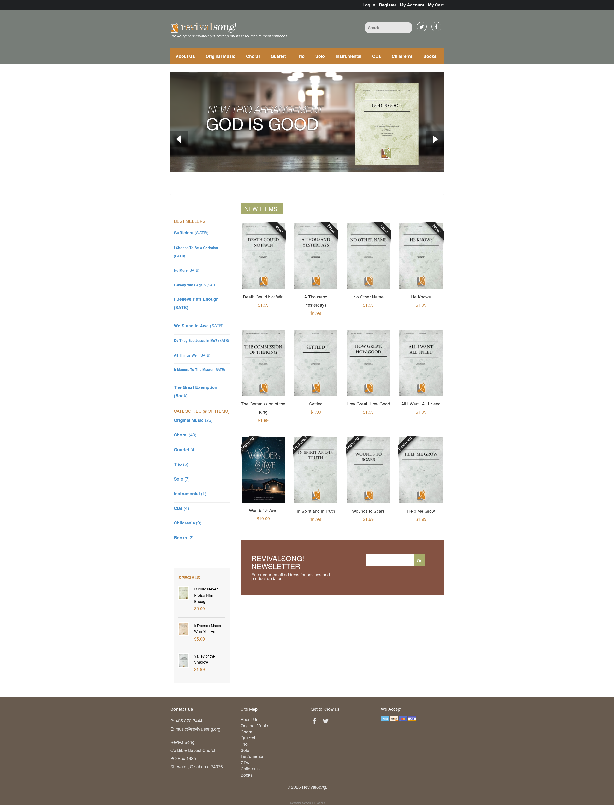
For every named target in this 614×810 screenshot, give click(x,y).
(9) (187, 522)
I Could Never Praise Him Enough (206, 595)
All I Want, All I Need (421, 403)
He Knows (421, 296)
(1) (190, 493)
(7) (182, 479)
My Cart (436, 5)
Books (430, 56)
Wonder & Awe (263, 510)
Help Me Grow (421, 511)
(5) (181, 464)
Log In (368, 5)
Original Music (220, 56)
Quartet (278, 56)
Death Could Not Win (263, 296)
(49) (185, 434)
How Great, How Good (368, 403)
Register (387, 5)
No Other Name (368, 296)
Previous (179, 140)
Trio (301, 56)
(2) (184, 537)
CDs (376, 56)
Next (435, 140)
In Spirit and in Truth (316, 511)
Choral (253, 56)
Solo (320, 56)
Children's (402, 56)
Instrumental (348, 56)
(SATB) (191, 232)
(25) (193, 420)
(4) (185, 449)
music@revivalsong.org (198, 729)
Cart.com (320, 802)
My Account (412, 5)
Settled (316, 403)
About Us (185, 56)
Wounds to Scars (368, 511)
